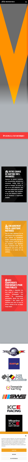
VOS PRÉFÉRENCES (14, 458)
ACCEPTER (14, 450)
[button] (26, 436)
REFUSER (14, 454)
